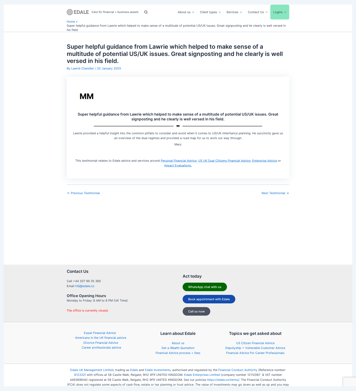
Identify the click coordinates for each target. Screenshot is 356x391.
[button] (192, 12)
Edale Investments (158, 370)
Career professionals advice (101, 347)
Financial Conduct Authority (237, 370)
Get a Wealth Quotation (177, 348)
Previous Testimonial (83, 193)
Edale (134, 370)
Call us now (196, 311)
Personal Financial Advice (179, 160)
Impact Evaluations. (178, 165)
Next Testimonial (275, 193)
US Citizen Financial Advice (255, 343)
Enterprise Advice (264, 160)
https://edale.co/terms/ (223, 380)
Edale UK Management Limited (91, 370)
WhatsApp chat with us (204, 287)
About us (178, 343)
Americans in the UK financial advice (100, 338)
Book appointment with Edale (209, 299)
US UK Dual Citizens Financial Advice (224, 160)
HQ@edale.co (84, 286)
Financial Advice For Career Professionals (255, 353)
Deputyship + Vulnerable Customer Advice (255, 348)
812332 (79, 375)
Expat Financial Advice (100, 333)
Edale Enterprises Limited (202, 375)
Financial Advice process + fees (178, 353)
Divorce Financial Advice (100, 343)
